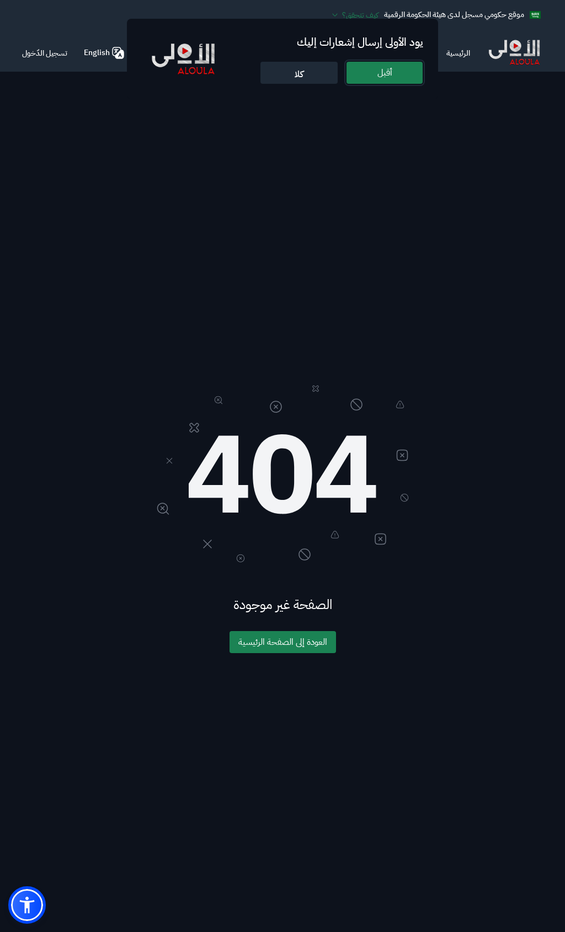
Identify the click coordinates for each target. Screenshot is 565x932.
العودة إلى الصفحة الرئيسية (282, 642)
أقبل (384, 72)
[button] (27, 905)
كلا (299, 74)
